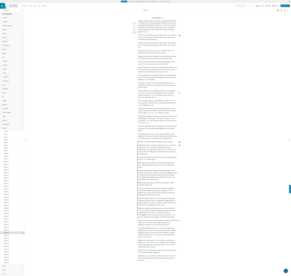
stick (168, 145)
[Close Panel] (22, 10)
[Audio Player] (286, 271)
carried (168, 35)
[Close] (134, 23)
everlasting (149, 242)
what (162, 165)
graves (169, 118)
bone (146, 80)
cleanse (173, 215)
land (159, 228)
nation (159, 198)
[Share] (134, 32)
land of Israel (145, 123)
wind (167, 91)
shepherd (151, 223)
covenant (158, 240)
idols (140, 210)
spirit (142, 37)
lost (150, 113)
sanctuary (168, 245)
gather (160, 193)
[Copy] (134, 30)
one (145, 159)
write (175, 145)
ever (154, 235)
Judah (148, 147)
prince (144, 237)
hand (144, 35)
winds (153, 95)
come (148, 121)
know (156, 256)
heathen (170, 190)
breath (145, 64)
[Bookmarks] (281, 10)
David (145, 220)
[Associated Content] (179, 35)
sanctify (173, 256)
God (140, 252)
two (156, 203)
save (155, 213)
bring (169, 121)
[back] (2, 10)
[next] (288, 139)
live (172, 51)
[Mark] (134, 26)
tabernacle (146, 250)
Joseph (141, 152)
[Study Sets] (277, 10)
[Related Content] (284, 10)
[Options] (287, 10)
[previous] (26, 139)
